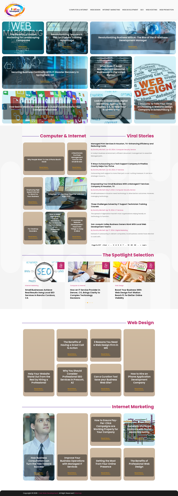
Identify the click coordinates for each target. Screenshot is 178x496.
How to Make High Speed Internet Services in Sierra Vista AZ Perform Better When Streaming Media (55, 223)
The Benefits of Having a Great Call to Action (72, 345)
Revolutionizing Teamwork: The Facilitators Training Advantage (67, 37)
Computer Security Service (126, 150)
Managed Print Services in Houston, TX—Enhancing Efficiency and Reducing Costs (122, 144)
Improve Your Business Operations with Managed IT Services (72, 462)
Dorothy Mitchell (99, 150)
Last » (144, 245)
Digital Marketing (122, 230)
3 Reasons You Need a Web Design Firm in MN (105, 345)
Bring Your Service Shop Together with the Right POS (66, 195)
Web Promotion (166, 10)
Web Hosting (151, 10)
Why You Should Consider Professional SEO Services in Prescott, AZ (72, 376)
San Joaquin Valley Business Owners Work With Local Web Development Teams (118, 225)
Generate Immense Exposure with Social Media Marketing (139, 429)
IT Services (120, 170)
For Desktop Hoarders (33, 230)
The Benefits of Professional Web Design (139, 463)
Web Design (95, 10)
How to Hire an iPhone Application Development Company (139, 378)
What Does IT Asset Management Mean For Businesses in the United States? (111, 71)
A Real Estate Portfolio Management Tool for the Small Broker (77, 157)
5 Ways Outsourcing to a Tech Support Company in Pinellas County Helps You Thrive (119, 164)
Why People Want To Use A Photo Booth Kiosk (44, 160)
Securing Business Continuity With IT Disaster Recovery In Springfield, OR (45, 74)
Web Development (130, 10)
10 (128, 245)
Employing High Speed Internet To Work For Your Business (33, 193)
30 (135, 245)
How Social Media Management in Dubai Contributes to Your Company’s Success (45, 108)
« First (104, 245)
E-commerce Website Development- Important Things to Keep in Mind (77, 225)
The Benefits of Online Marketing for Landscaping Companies (23, 37)
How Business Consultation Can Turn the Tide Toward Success (38, 462)
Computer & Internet (78, 10)
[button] (85, 302)
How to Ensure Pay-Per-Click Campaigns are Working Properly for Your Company (106, 426)
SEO (142, 10)
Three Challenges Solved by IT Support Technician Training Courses (119, 205)
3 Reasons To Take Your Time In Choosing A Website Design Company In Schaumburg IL (155, 106)
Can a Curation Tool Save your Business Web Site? (106, 379)
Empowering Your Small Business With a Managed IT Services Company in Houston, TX (120, 185)
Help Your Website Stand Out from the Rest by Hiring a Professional (38, 378)
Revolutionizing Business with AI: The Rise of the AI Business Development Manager (133, 39)
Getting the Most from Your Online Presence (106, 463)
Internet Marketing (111, 10)
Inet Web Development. (49, 493)
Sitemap (78, 493)
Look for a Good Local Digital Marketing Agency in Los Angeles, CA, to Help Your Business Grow (111, 105)
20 (132, 245)
